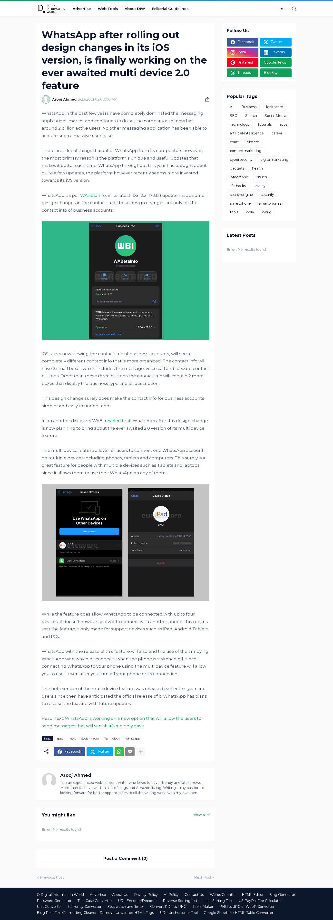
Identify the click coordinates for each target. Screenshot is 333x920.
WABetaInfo (93, 195)
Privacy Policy (146, 894)
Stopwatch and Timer (126, 906)
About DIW (135, 8)
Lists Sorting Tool (218, 901)
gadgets (237, 168)
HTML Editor (253, 894)
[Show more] (140, 751)
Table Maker (203, 906)
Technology (112, 738)
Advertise (82, 8)
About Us (120, 894)
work (250, 212)
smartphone (240, 203)
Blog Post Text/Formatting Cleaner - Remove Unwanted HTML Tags (95, 913)
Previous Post (52, 877)
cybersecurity (241, 159)
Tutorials (264, 124)
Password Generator (54, 901)
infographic (239, 177)
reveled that (118, 420)
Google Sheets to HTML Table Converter (238, 913)
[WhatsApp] (119, 751)
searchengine (241, 194)
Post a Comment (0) (125, 858)
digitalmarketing (274, 159)
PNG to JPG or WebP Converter (246, 906)
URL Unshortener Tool (179, 913)
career (277, 133)
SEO (233, 116)
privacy (259, 186)
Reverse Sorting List (180, 901)
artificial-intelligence (247, 133)
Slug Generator (282, 894)
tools (234, 212)
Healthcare (273, 107)
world (266, 212)
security (267, 194)
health (257, 168)
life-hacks (238, 186)
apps (59, 738)
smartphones (270, 203)
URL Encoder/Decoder (137, 901)
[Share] (205, 99)
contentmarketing (245, 151)
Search (251, 116)
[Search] (292, 9)
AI (232, 107)
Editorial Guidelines (170, 8)
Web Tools (108, 8)
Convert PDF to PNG (168, 906)
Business (248, 107)
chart (234, 142)
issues (261, 177)
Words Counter (223, 894)
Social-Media (90, 738)
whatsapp (133, 738)
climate (252, 142)
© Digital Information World (60, 894)
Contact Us (194, 894)
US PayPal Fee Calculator (260, 901)
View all (200, 815)
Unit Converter (49, 906)
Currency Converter (84, 906)
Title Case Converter (95, 901)
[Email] (130, 751)
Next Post (202, 877)
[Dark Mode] (283, 9)
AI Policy (171, 894)
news (72, 738)
